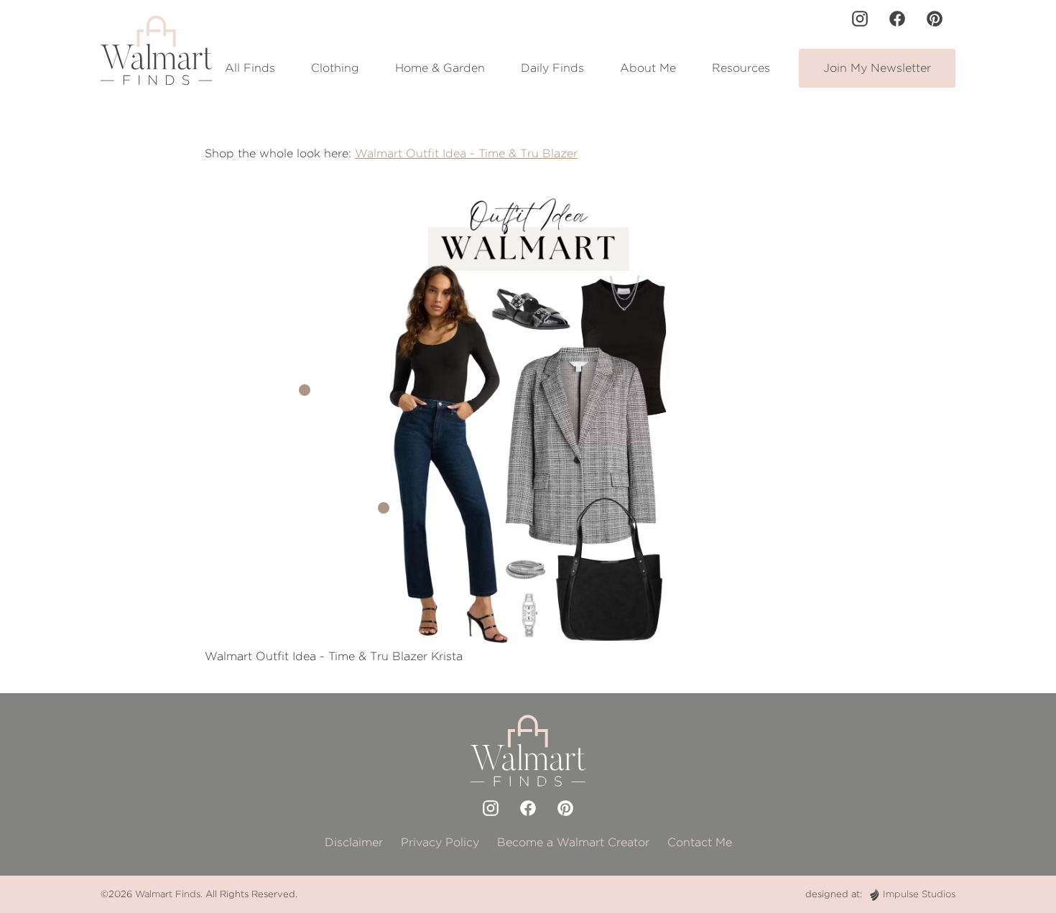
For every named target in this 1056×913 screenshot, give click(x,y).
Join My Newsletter (877, 68)
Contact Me (699, 842)
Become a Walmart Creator (573, 842)
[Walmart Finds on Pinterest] (934, 18)
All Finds (250, 68)
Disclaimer (354, 842)
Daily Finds (552, 68)
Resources (741, 68)
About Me (648, 68)
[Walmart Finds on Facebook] (897, 18)
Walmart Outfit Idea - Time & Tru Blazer (466, 153)
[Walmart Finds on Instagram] (859, 18)
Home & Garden (440, 68)
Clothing (335, 68)
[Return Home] (157, 50)
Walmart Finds (167, 894)
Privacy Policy (440, 842)
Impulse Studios (919, 894)
